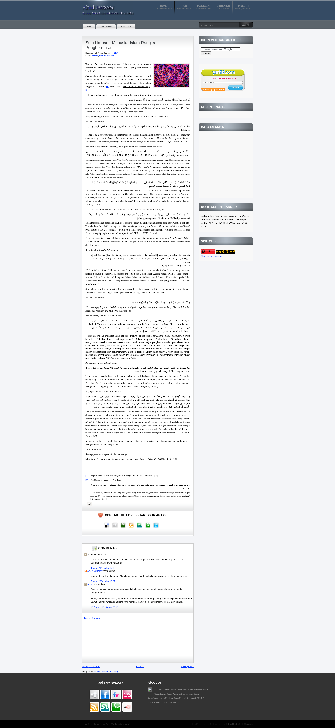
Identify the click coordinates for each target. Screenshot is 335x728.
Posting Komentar (92, 618)
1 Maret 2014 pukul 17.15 (103, 568)
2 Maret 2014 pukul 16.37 (103, 581)
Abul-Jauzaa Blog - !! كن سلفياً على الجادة (112, 724)
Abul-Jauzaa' (104, 8)
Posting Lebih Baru (91, 666)
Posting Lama (187, 666)
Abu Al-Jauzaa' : (95, 571)
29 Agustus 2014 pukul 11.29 (104, 607)
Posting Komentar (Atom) (106, 672)
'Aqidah (94, 56)
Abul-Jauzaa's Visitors (211, 256)
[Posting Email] (88, 504)
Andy (89, 584)
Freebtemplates (219, 724)
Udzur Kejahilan (106, 56)
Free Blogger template (201, 724)
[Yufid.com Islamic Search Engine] (223, 90)
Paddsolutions (247, 724)
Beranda (140, 666)
